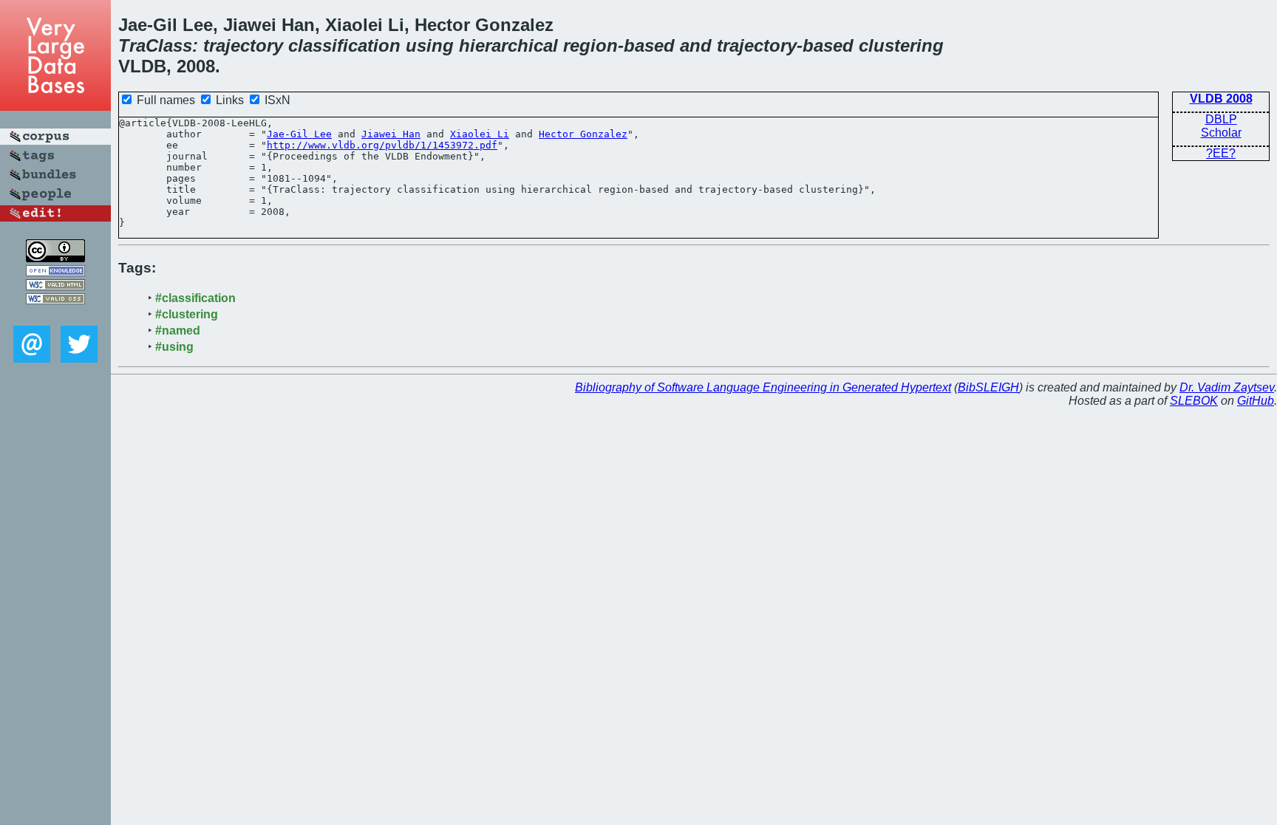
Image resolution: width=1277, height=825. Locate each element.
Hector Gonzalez (583, 134)
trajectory (243, 45)
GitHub (1255, 400)
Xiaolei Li (479, 134)
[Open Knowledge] (55, 272)
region (590, 45)
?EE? (1221, 153)
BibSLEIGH (988, 387)
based (649, 45)
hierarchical (508, 45)
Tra (132, 45)
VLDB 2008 (1221, 98)
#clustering (186, 314)
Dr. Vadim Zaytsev (1226, 387)
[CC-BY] (55, 258)
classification (344, 45)
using (430, 45)
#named (177, 330)
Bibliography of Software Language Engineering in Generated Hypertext (763, 387)
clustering (901, 45)
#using (174, 346)
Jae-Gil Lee (299, 134)
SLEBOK (1194, 400)
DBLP (1221, 119)
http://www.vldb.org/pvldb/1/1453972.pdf (382, 145)
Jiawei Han (390, 134)
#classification (195, 298)
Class (169, 45)
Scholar (1221, 132)
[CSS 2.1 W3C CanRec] (55, 315)
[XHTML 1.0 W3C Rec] (55, 286)
